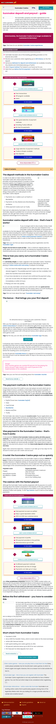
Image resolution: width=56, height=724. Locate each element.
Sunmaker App (36, 336)
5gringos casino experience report (28, 559)
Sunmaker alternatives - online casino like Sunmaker (22, 686)
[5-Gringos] (7, 713)
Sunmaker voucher (40, 374)
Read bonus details (12, 379)
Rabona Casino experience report (27, 144)
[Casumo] (27, 717)
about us (42, 702)
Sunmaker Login (8, 245)
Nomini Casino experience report (28, 115)
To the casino (28, 102)
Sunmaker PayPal (24, 400)
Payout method (14, 67)
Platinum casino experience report (28, 506)
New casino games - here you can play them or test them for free (26, 663)
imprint (24, 705)
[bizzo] (17, 717)
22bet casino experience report (28, 533)
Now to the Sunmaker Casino (28, 657)
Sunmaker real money (33, 293)
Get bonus (28, 339)
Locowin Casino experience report (28, 89)
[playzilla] (38, 717)
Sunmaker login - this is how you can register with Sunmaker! (24, 675)
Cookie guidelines (27, 702)
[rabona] (27, 713)
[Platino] (7, 717)
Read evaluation (11, 653)
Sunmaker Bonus (20, 353)
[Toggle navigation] (53, 2)
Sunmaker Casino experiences (33, 45)
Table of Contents (10, 169)
